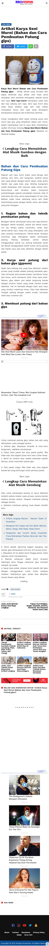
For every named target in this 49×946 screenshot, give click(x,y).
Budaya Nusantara (23, 943)
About (6, 932)
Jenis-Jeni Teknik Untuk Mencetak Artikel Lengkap (8, 668)
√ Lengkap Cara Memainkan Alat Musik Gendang (24, 483)
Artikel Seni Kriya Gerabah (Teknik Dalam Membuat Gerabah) (39, 669)
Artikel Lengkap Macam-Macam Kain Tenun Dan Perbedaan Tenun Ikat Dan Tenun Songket (40, 647)
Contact (15, 932)
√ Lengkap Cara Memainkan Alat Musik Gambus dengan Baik (24, 152)
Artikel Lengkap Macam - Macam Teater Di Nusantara (26, 520)
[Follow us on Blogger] (36, 925)
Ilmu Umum (15, 589)
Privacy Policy (39, 932)
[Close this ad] (47, 944)
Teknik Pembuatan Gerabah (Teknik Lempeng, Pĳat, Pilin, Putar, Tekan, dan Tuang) (8, 648)
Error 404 (28, 935)
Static (19, 935)
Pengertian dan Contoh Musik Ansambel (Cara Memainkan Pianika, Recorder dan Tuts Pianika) (26, 536)
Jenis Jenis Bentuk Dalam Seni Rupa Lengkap (9, 606)
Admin (13, 594)
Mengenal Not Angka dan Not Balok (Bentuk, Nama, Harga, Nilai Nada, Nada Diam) (26, 527)
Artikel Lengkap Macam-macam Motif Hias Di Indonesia (24, 645)
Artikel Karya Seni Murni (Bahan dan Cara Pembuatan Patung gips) (24, 34)
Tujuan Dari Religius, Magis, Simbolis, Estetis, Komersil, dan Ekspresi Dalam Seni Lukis (37, 606)
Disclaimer (26, 932)
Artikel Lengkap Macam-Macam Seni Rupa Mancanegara (24, 668)
